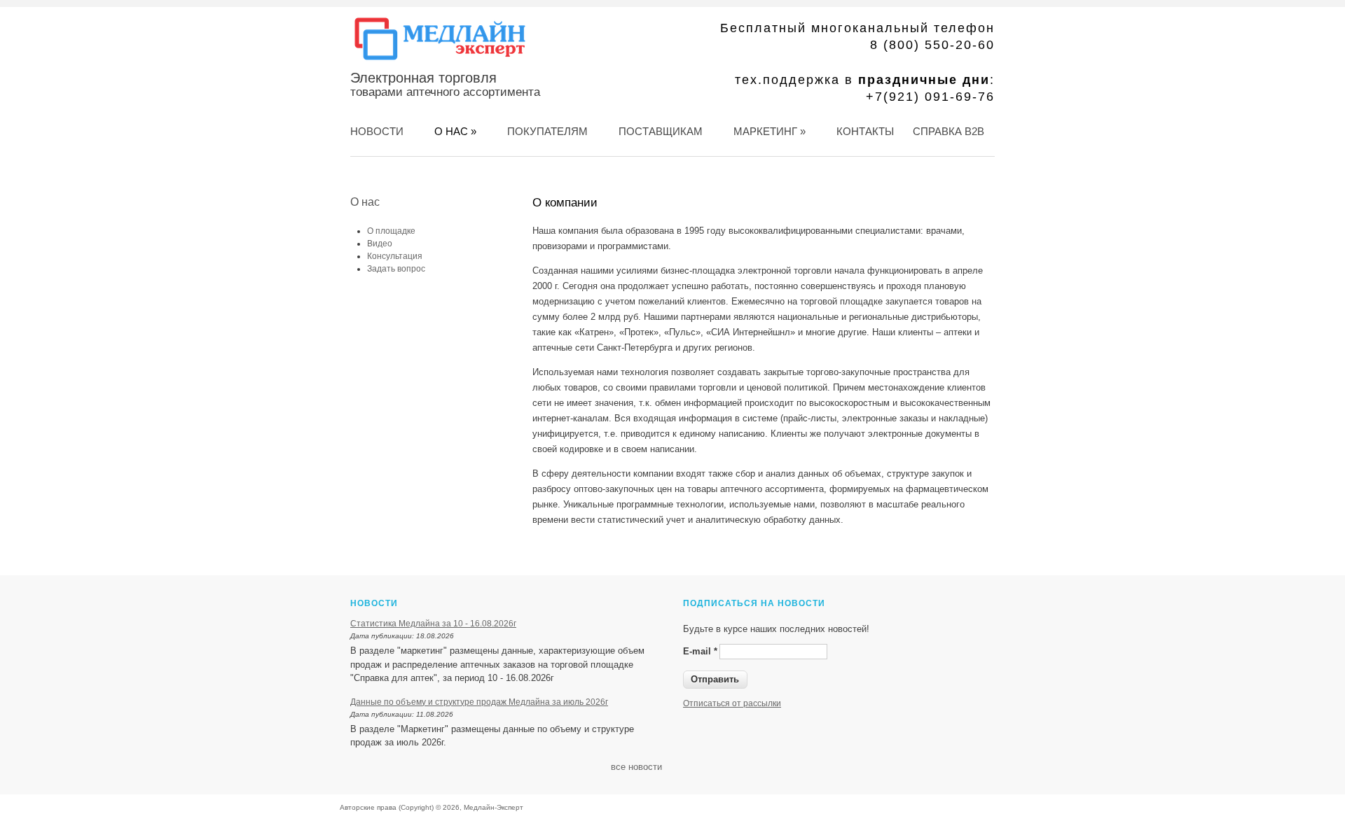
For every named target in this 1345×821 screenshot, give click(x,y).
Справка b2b (948, 131)
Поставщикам (661, 131)
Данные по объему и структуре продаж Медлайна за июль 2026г (479, 702)
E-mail (700, 651)
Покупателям (547, 131)
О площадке (391, 231)
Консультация (394, 256)
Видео (379, 243)
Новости (377, 131)
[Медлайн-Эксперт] (440, 60)
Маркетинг (769, 131)
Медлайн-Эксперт (493, 807)
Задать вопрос (396, 269)
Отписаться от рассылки (732, 703)
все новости (636, 767)
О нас (455, 131)
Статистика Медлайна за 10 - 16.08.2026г (433, 624)
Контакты (865, 131)
